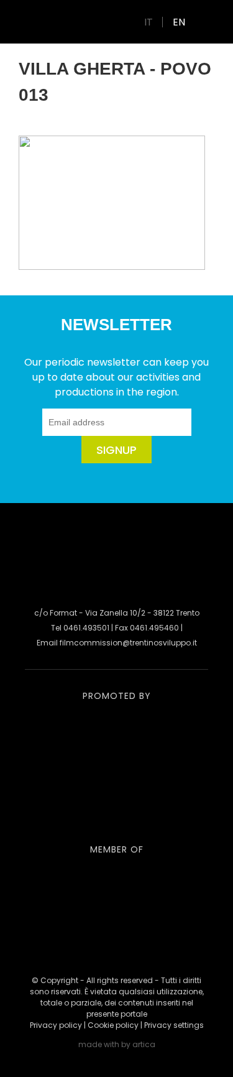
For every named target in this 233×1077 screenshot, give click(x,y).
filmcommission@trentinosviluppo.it (128, 642)
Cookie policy (113, 1025)
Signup (116, 450)
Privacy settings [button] (174, 1025)
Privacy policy (56, 1025)
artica (143, 1044)
